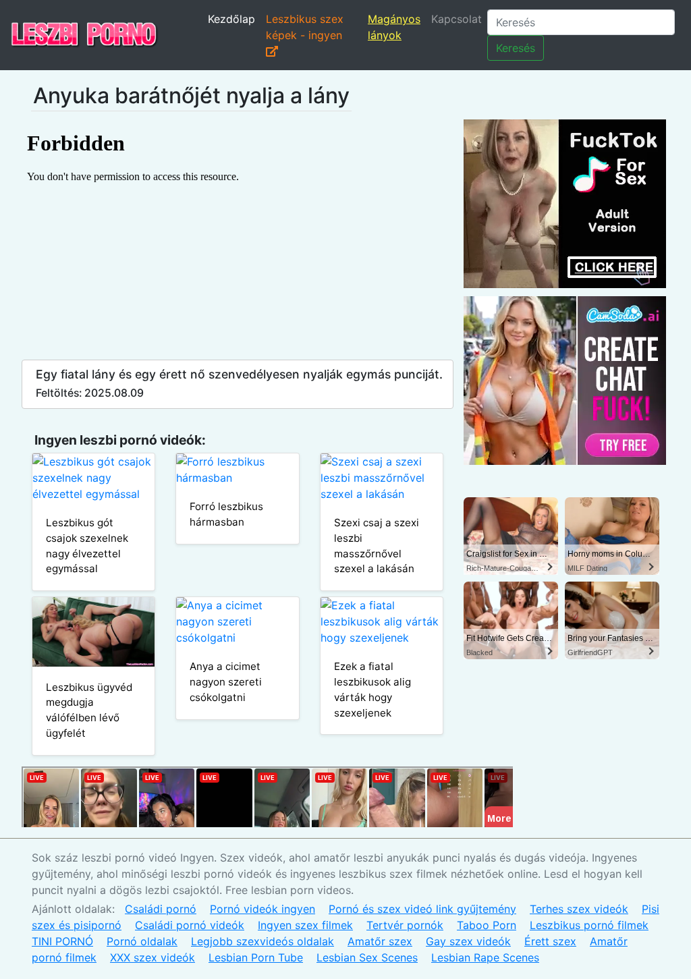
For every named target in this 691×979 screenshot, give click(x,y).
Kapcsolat (456, 19)
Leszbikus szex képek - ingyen (304, 27)
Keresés (515, 48)
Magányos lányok (394, 27)
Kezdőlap (231, 19)
